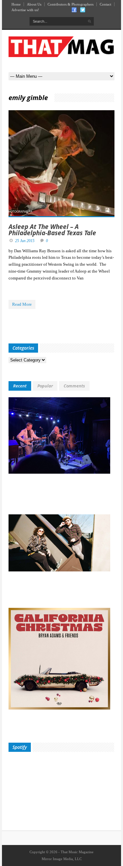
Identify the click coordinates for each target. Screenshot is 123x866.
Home (16, 4)
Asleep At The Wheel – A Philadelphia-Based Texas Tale (52, 229)
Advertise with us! (25, 10)
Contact (105, 4)
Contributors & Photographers (70, 4)
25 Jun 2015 (24, 240)
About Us (34, 4)
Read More (22, 304)
